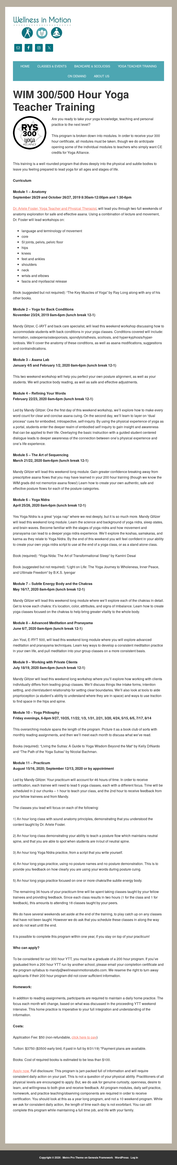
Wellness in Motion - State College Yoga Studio (88, 27)
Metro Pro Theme (73, 1157)
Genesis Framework (100, 1157)
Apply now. (21, 1070)
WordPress (122, 1157)
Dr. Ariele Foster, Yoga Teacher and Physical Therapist (54, 208)
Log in (134, 1157)
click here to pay (84, 1037)
